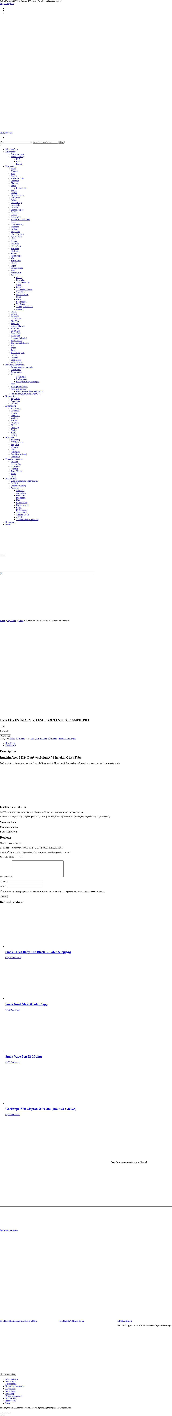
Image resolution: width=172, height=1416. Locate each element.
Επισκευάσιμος (17, 156)
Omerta (14, 275)
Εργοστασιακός (17, 154)
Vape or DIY (21, 512)
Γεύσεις (14, 403)
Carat (18, 297)
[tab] (88, 743)
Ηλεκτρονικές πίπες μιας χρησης (30, 391)
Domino (14, 461)
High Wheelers (17, 234)
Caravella (20, 280)
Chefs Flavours (22, 505)
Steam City (15, 331)
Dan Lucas (15, 198)
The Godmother (23, 282)
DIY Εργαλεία (17, 442)
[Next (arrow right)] (4, 1415)
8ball (13, 173)
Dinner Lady (16, 202)
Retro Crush (21, 188)
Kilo (13, 270)
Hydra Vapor (16, 236)
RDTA (19, 164)
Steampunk (15, 336)
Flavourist (20, 495)
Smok (13, 432)
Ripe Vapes (15, 321)
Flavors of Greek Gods (20, 219)
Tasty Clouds (16, 340)
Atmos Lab (21, 493)
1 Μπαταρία (16, 369)
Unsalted (14, 357)
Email (3, 886)
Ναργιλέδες (10, 396)
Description (10, 743)
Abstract (19, 309)
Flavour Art (16, 464)
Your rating (5, 857)
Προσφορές (10, 522)
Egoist (19, 507)
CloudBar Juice (17, 195)
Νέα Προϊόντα (11, 149)
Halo (18, 500)
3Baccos (14, 171)
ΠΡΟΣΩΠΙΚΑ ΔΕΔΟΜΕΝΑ (71, 1321)
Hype (13, 239)
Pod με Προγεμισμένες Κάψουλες (25, 394)
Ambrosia (20, 490)
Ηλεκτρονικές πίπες (19, 386)
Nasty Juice (16, 260)
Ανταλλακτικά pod (19, 454)
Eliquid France (17, 210)
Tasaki (13, 473)
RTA (18, 159)
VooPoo (14, 418)
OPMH (14, 314)
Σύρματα (14, 447)
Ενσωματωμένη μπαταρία (22, 367)
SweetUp (20, 292)
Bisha (18, 299)
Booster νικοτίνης (18, 486)
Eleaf (13, 425)
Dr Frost (14, 207)
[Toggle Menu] (1, 145)
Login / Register (7, 3)
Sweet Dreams (22, 294)
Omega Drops (17, 268)
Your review (6, 877)
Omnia (14, 311)
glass (37, 738)
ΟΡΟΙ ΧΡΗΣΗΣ (125, 1321)
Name (3, 881)
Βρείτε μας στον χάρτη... (9, 1230)
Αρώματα (15, 488)
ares (32, 738)
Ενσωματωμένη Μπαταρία (27, 381)
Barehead (15, 181)
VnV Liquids (16, 362)
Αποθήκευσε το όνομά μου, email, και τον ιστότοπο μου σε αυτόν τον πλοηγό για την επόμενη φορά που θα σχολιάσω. (54, 891)
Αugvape (15, 423)
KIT (12, 374)
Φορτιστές (15, 440)
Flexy (13, 222)
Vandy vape (16, 408)
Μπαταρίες (15, 452)
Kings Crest (16, 246)
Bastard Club (21, 502)
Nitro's (13, 263)
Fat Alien (15, 212)
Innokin (14, 413)
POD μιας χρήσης (18, 389)
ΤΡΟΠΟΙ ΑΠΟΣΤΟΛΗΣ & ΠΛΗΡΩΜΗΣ (18, 1321)
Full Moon (20, 498)
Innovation (15, 466)
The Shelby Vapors (24, 290)
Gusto (18, 285)
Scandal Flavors (17, 326)
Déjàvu (14, 200)
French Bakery (17, 224)
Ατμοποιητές (10, 152)
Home (2, 620)
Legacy (19, 287)
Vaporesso (15, 411)
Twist (13, 350)
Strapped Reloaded (19, 338)
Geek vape (15, 415)
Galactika (15, 227)
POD (13, 384)
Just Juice (15, 244)
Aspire (13, 430)
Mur (12, 258)
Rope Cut (15, 323)
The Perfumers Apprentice (27, 519)
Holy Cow (15, 231)
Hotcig (14, 435)
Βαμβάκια (15, 444)
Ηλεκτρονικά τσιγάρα (14, 365)
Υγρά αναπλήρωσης (13, 459)
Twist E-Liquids (17, 352)
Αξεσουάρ (15, 401)
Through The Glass (24, 306)
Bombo (14, 190)
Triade (13, 348)
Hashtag (14, 229)
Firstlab (14, 215)
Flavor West (16, 217)
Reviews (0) (10, 745)
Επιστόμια (15, 457)
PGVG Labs (16, 319)
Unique (14, 355)
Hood (13, 476)
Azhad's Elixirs (17, 178)
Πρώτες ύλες (11, 478)
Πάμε (61, 142)
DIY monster (21, 510)
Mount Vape (16, 256)
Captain (14, 193)
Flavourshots (10, 166)
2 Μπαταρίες (16, 372)
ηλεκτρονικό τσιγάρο (67, 738)
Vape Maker (16, 360)
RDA (18, 161)
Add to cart (5, 736)
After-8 (14, 176)
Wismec (14, 420)
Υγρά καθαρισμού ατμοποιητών (24, 481)
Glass (13, 449)
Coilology (15, 427)
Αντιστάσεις (10, 406)
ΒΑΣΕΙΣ (14, 483)
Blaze (13, 185)
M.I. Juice (15, 248)
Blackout (14, 183)
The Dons (20, 304)
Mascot (14, 253)
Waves (19, 277)
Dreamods (15, 205)
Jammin (14, 241)
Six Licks (15, 328)
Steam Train (16, 333)
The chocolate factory (20, 343)
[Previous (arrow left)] (1, 1415)
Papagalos (15, 316)
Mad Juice (15, 251)
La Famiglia (21, 302)
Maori (13, 169)
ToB (13, 345)
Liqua (13, 265)
